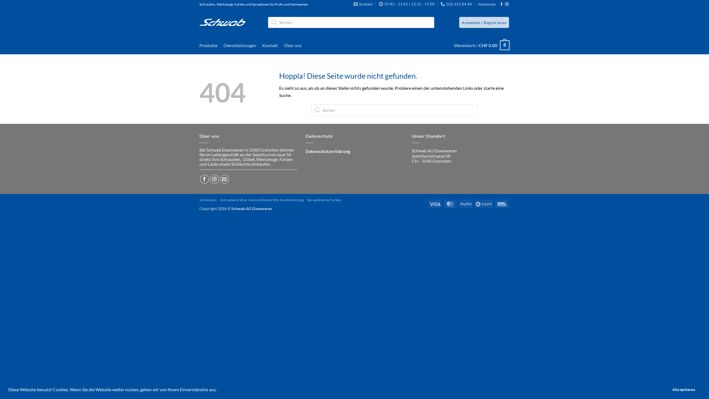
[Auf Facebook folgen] (501, 4)
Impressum (487, 4)
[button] (484, 22)
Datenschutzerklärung (327, 151)
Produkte (208, 45)
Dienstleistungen (240, 45)
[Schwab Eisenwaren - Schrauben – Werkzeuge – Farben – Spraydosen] (222, 22)
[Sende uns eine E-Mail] (224, 179)
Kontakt (270, 45)
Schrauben (208, 200)
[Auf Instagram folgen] (506, 4)
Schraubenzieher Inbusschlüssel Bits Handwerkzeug (262, 200)
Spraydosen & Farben (324, 200)
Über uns (293, 45)
